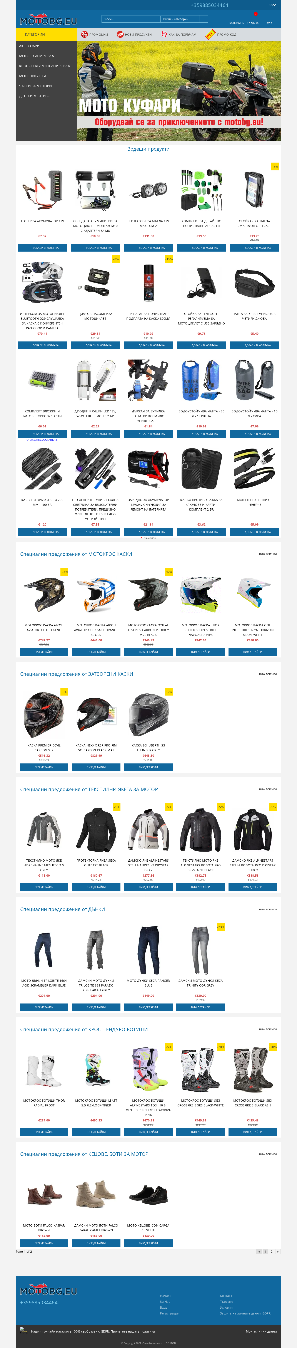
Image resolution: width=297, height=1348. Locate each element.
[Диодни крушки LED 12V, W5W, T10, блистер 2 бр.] (95, 380)
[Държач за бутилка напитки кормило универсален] (148, 380)
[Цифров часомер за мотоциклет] (95, 282)
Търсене (226, 1301)
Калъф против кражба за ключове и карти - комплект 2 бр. (201, 504)
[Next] (274, 92)
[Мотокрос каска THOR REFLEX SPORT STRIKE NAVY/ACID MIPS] (200, 595)
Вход (268, 23)
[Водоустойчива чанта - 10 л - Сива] (254, 380)
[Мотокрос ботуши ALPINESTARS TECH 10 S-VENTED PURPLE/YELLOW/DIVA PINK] (148, 1070)
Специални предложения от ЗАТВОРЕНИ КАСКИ (76, 674)
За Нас (165, 1301)
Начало (165, 1296)
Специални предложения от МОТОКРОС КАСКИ (76, 554)
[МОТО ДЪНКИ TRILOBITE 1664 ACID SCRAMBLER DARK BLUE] (44, 950)
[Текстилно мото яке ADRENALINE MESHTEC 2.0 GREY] (44, 830)
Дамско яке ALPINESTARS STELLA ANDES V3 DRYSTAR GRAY (148, 865)
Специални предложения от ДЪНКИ (62, 909)
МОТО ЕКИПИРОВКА (36, 56)
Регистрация (170, 1313)
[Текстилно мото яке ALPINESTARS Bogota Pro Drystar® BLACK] (200, 830)
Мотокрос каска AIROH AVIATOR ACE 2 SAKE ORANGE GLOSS (96, 630)
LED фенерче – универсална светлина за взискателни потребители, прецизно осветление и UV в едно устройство (95, 509)
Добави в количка (46, 248)
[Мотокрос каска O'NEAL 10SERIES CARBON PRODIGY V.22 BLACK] (148, 595)
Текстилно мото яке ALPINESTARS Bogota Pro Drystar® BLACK (200, 865)
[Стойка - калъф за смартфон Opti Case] (254, 190)
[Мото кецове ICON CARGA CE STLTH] (148, 1195)
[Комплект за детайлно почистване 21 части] (201, 190)
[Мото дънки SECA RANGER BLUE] (148, 950)
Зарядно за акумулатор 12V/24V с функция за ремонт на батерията (148, 504)
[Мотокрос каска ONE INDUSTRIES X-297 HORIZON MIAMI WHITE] (253, 595)
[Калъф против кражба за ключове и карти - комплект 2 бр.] (201, 468)
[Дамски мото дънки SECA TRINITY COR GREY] (200, 950)
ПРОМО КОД (226, 34)
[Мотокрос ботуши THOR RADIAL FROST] (44, 1070)
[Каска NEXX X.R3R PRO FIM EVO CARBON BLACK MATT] (96, 715)
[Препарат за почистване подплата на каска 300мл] (148, 282)
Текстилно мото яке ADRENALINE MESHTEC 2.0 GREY (44, 865)
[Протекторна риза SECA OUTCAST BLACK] (96, 830)
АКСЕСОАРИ (29, 46)
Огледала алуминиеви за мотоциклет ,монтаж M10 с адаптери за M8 (95, 226)
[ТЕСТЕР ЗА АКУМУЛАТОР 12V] (42, 190)
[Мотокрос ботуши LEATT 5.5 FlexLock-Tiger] (96, 1070)
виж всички (268, 554)
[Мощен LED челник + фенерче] (254, 468)
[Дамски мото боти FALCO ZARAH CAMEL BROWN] (96, 1195)
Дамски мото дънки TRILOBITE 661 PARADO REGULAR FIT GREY (96, 985)
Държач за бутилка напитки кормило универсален (148, 416)
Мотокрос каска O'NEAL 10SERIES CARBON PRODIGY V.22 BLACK (148, 630)
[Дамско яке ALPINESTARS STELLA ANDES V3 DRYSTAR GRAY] (148, 830)
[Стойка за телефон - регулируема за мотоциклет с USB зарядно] (201, 282)
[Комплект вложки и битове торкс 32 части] (42, 380)
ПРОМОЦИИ (98, 34)
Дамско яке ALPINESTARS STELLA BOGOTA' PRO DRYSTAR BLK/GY (253, 865)
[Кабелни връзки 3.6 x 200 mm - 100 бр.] (42, 468)
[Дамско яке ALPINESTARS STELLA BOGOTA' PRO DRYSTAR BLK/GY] (253, 830)
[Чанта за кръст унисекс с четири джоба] (254, 282)
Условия (226, 1307)
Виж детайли (44, 652)
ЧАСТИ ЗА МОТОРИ (35, 86)
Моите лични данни (261, 1331)
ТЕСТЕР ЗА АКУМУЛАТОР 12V (42, 221)
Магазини (237, 23)
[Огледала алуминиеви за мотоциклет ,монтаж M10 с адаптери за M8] (95, 190)
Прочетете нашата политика (133, 1331)
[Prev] (83, 92)
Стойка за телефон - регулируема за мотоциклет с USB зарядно (201, 318)
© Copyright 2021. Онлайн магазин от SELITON (148, 1343)
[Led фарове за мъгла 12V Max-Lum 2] (148, 190)
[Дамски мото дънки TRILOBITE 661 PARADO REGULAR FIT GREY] (96, 950)
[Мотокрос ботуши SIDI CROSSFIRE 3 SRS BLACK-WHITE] (200, 1070)
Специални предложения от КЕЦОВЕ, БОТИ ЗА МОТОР (84, 1154)
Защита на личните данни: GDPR (245, 1313)
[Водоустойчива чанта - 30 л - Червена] (201, 380)
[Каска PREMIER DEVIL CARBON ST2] (44, 715)
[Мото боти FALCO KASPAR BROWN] (44, 1195)
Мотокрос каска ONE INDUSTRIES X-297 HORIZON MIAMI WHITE (253, 630)
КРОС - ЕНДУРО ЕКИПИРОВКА (44, 66)
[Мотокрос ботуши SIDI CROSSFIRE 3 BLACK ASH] (253, 1070)
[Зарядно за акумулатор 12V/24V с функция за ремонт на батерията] (148, 468)
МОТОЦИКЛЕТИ (32, 76)
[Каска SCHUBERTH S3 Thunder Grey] (148, 715)
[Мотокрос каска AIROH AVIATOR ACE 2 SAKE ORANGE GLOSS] (96, 595)
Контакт (226, 1296)
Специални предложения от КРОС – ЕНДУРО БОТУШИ (84, 1029)
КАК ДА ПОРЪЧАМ (182, 34)
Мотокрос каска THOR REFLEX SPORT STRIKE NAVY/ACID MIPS (201, 630)
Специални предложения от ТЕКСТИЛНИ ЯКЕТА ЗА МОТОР (89, 789)
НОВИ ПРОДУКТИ (138, 34)
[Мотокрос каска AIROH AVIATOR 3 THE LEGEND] (44, 595)
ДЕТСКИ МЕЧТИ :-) (34, 96)
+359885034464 (209, 5)
